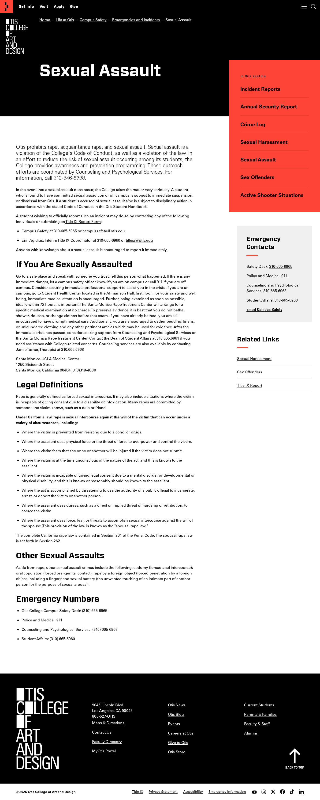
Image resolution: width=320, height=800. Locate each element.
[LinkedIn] (301, 791)
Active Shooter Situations (271, 195)
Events (174, 723)
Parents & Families (260, 714)
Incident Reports (260, 89)
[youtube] (254, 791)
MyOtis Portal (104, 750)
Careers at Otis (180, 733)
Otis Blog (176, 714)
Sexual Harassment (264, 142)
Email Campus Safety (264, 309)
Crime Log (252, 124)
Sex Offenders (257, 177)
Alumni (250, 733)
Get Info (26, 6)
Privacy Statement (163, 791)
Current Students (259, 704)
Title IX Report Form (83, 221)
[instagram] (264, 791)
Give (74, 6)
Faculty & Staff (257, 723)
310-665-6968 (275, 290)
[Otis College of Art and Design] (6, 6)
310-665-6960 (286, 300)
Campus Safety (93, 19)
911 (284, 275)
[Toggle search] (313, 6)
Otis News (177, 704)
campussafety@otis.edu (103, 230)
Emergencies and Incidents (136, 19)
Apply (59, 6)
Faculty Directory (107, 741)
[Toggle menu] (304, 6)
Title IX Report (249, 385)
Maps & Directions (108, 722)
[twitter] (273, 791)
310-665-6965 (280, 266)
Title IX (137, 791)
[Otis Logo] (17, 36)
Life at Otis (65, 19)
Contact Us (101, 732)
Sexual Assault (258, 159)
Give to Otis (178, 742)
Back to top (294, 767)
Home (44, 19)
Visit (44, 6)
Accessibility (193, 791)
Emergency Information (227, 791)
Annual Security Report (268, 106)
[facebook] (282, 791)
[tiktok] (292, 791)
